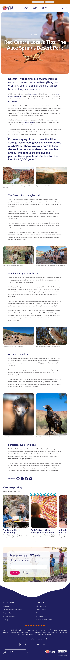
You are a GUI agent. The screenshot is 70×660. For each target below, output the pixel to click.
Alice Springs (12, 101)
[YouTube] (38, 644)
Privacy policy (7, 613)
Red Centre (32, 94)
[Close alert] (68, 2)
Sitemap (5, 620)
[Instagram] (26, 644)
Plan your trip (44, 7)
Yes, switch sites (38, 2)
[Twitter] (32, 644)
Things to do (35, 7)
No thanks (50, 2)
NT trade (38, 613)
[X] (22, 478)
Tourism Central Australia (44, 620)
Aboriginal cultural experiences (34, 639)
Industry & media (41, 606)
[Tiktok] (50, 644)
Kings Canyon (29, 122)
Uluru (22, 122)
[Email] (30, 478)
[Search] (62, 8)
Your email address (14, 563)
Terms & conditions (9, 616)
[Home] (7, 8)
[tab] (34, 541)
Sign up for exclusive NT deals (12, 609)
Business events (41, 609)
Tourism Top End (41, 616)
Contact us (6, 606)
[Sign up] (66, 8)
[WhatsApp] (26, 478)
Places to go (26, 7)
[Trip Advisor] (44, 644)
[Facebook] (17, 478)
